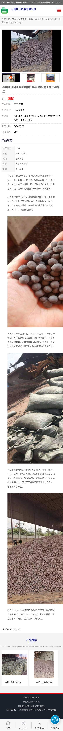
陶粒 (31, 19)
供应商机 (22, 19)
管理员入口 (42, 710)
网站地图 (52, 710)
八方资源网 (23, 710)
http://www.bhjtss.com (11, 629)
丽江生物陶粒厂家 (16, 682)
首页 (14, 19)
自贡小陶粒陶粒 (47, 682)
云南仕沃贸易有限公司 (26, 706)
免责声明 (32, 710)
